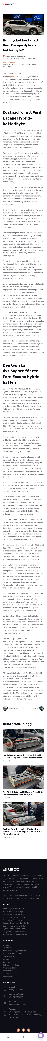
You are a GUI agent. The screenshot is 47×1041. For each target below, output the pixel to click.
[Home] (8, 1037)
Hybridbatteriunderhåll (12, 953)
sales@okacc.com (16, 990)
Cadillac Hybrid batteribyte (14, 926)
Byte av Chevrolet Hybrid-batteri (16, 923)
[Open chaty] (41, 1035)
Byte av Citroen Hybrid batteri (15, 929)
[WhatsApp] (28, 1030)
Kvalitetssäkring (9, 956)
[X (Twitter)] (23, 1030)
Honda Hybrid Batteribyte (13, 912)
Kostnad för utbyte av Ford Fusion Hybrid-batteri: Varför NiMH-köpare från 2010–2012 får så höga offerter (23, 831)
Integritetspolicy (10, 971)
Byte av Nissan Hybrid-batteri (15, 935)
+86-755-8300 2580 (17, 1005)
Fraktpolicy (7, 974)
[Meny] (43, 4)
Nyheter (25, 58)
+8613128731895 (16, 997)
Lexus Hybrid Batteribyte (13, 914)
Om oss (6, 945)
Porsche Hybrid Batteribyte (14, 917)
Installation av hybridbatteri (14, 951)
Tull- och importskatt (11, 965)
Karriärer (6, 962)
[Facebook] (18, 1030)
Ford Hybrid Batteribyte (12, 920)
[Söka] (37, 4)
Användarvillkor (9, 968)
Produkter (7, 948)
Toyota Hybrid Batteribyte (13, 909)
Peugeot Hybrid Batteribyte (14, 932)
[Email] (24, 1037)
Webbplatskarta (9, 976)
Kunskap (32, 58)
